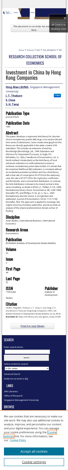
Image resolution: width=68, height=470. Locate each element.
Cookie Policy (18, 440)
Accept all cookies (34, 451)
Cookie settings (34, 462)
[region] (34, 440)
